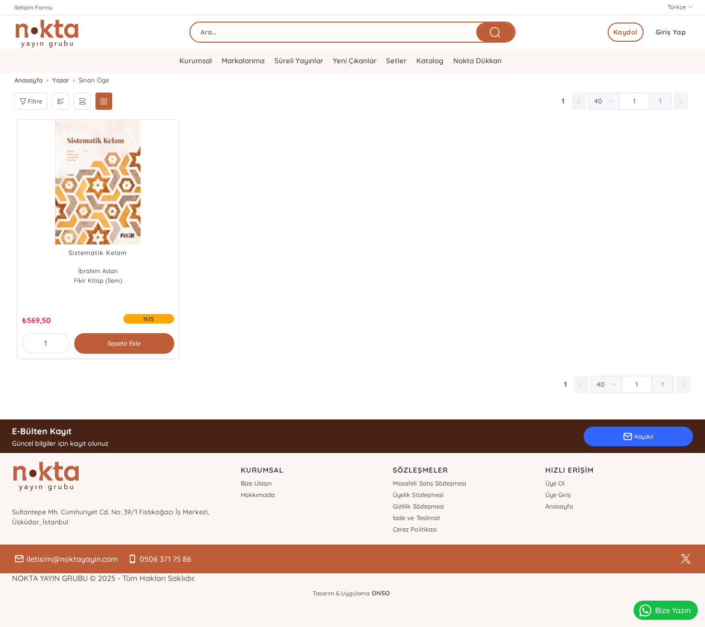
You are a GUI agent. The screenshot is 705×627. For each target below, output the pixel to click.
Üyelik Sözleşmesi (418, 495)
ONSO (381, 593)
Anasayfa (559, 506)
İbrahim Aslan (98, 271)
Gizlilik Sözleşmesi (418, 506)
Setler (396, 60)
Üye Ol (554, 483)
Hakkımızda (258, 495)
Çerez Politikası (414, 529)
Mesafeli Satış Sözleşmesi (429, 483)
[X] (686, 559)
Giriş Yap (671, 32)
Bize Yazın (673, 610)
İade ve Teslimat (416, 518)
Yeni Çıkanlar (354, 60)
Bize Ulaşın (256, 483)
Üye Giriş (558, 495)
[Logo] (47, 32)
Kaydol (625, 32)
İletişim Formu (33, 7)
